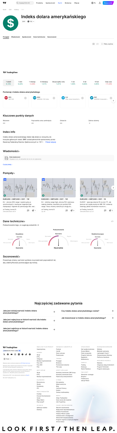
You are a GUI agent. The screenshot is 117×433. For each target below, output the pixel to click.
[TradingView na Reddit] (30, 354)
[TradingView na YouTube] (11, 354)
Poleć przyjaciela (86, 353)
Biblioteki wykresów (103, 351)
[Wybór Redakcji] (5, 179)
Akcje (38, 355)
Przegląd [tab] (6, 37)
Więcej (76, 3)
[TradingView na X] (4, 354)
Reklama (99, 363)
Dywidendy (40, 386)
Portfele (39, 394)
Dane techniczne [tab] (39, 37)
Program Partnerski (103, 367)
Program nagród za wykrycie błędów (67, 419)
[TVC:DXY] (5, 195)
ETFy (38, 357)
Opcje (38, 398)
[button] (44, 3)
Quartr (27, 375)
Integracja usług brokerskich (105, 365)
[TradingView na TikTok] (26, 354)
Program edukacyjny (103, 369)
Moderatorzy (85, 359)
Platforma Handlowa (103, 357)
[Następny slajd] (113, 188)
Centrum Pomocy (61, 388)
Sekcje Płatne (85, 380)
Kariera (58, 390)
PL (95, 3)
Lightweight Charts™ (103, 353)
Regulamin (84, 357)
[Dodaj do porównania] (25, 98)
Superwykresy (41, 349)
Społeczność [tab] (26, 37)
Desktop (39, 409)
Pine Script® (40, 402)
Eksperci (83, 376)
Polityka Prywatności (62, 411)
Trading (83, 365)
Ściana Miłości (85, 351)
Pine (38, 367)
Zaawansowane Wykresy (104, 355)
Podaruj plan (60, 355)
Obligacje (39, 359)
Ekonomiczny (41, 382)
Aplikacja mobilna (42, 407)
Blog (57, 386)
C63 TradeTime (60, 402)
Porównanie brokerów (62, 365)
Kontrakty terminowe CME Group (66, 372)
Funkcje (58, 349)
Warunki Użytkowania (62, 407)
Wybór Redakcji (85, 369)
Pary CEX (39, 363)
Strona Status (60, 421)
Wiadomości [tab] (15, 37)
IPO (38, 388)
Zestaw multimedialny (62, 392)
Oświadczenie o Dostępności (64, 415)
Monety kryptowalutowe (44, 361)
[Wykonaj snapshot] (93, 43)
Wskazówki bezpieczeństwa (64, 417)
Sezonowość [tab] (51, 37)
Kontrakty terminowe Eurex (64, 374)
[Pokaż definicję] (10, 120)
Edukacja (84, 367)
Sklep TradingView (61, 398)
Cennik (58, 351)
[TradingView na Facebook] (8, 354)
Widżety (99, 349)
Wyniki (39, 384)
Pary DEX (39, 365)
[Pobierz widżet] (97, 43)
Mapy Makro (40, 400)
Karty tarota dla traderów (63, 400)
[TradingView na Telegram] (22, 354)
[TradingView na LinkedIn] (19, 354)
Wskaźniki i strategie (87, 374)
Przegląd (59, 361)
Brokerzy (68, 3)
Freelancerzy (85, 378)
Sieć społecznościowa (87, 349)
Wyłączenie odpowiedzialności (65, 409)
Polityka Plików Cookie (63, 413)
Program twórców (86, 355)
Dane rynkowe (60, 353)
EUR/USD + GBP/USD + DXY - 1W (16, 199)
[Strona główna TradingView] (4, 3)
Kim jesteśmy (60, 382)
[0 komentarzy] (28, 210)
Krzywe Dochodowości (43, 396)
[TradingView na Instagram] (15, 354)
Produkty (39, 3)
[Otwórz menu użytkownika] (100, 3)
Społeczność (50, 3)
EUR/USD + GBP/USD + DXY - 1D (93, 199)
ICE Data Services (25, 363)
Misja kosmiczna (61, 384)
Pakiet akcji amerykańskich (64, 376)
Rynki (60, 3)
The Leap (59, 367)
